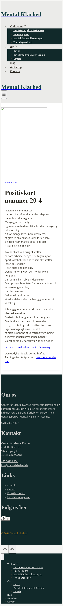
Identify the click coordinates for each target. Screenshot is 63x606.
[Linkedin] (8, 519)
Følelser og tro (21, 34)
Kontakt (15, 71)
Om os (16, 50)
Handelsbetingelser (18, 497)
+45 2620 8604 (9, 461)
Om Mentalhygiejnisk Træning (29, 54)
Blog (12, 63)
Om (9, 581)
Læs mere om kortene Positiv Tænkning (27, 347)
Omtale (17, 58)
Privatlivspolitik (16, 493)
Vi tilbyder (12, 564)
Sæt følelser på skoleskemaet (28, 30)
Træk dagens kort (22, 42)
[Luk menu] (2, 556)
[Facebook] (3, 519)
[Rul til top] (4, 549)
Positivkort (11, 182)
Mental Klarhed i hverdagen (28, 38)
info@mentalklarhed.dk (14, 465)
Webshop (16, 67)
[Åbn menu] (4, 94)
